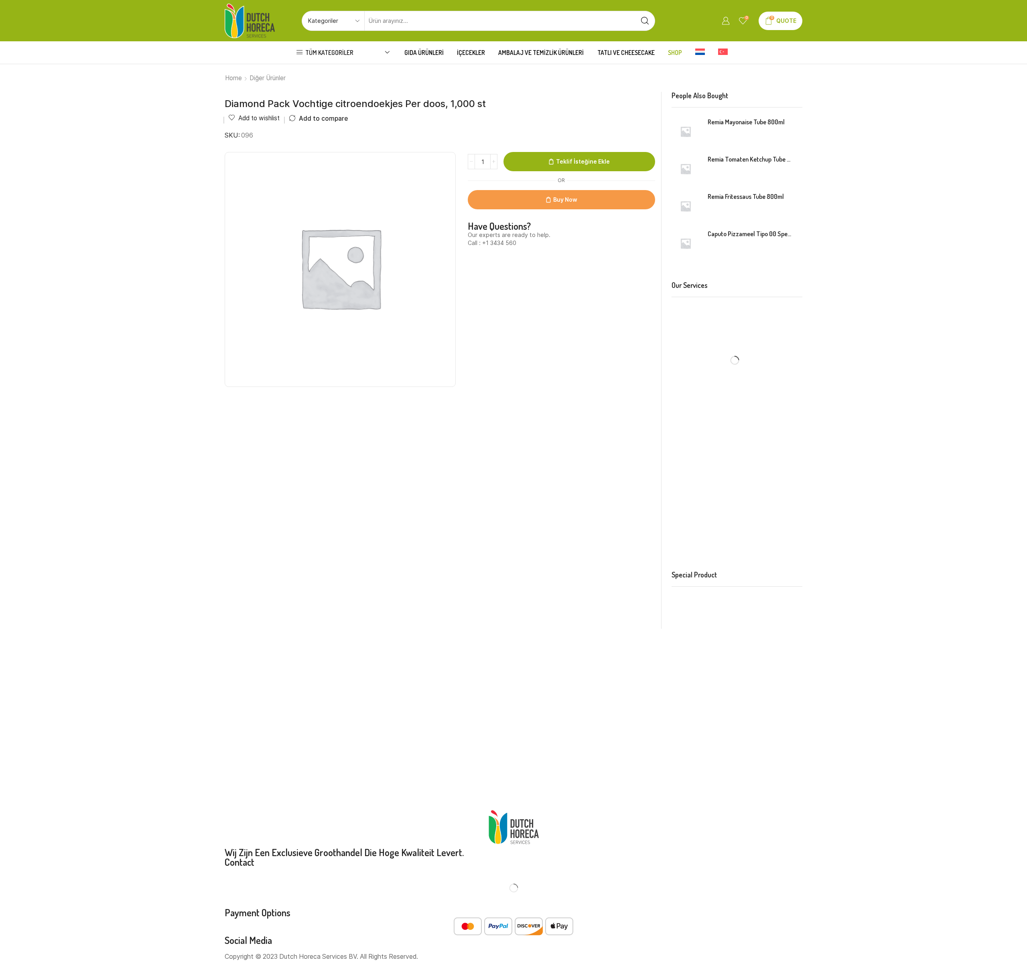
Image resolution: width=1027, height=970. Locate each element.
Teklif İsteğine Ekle (583, 161)
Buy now (565, 199)
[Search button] (645, 20)
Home (233, 78)
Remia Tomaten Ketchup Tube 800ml (750, 159)
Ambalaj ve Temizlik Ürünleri (541, 53)
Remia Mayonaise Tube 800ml (746, 122)
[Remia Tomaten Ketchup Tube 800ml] (686, 169)
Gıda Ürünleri (424, 53)
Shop (675, 53)
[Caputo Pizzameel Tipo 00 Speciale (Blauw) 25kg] (686, 243)
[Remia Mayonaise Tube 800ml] (686, 131)
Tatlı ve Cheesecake (626, 53)
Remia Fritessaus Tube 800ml (746, 196)
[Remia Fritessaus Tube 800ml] (686, 206)
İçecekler (471, 53)
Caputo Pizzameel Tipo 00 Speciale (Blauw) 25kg (750, 234)
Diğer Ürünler (268, 78)
